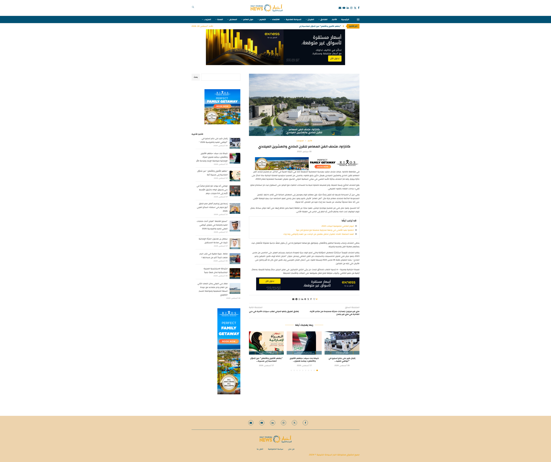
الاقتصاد (276, 19)
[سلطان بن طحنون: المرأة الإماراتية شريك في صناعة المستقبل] (235, 243)
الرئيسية (345, 19)
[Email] (339, 7)
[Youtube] (344, 7)
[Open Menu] (358, 19)
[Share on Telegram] (296, 299)
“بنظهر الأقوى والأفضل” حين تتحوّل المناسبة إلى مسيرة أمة (212, 173)
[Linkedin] (348, 7)
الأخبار (334, 19)
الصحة (220, 19)
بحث (196, 77)
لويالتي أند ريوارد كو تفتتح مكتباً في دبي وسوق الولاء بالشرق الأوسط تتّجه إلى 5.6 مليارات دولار (212, 189)
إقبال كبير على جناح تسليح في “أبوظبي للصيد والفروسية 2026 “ (213, 140)
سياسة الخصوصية (275, 449)
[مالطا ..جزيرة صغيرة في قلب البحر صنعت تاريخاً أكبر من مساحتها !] (235, 258)
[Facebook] (358, 7)
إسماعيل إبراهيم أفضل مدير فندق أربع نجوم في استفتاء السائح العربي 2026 (212, 207)
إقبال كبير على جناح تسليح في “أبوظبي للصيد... (341, 359)
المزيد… (207, 19)
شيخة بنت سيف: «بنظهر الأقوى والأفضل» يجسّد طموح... (304, 359)
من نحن (291, 449)
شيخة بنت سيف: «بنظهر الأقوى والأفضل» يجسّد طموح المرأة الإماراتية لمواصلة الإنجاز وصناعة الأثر (212, 157)
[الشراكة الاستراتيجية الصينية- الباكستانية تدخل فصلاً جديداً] (235, 273)
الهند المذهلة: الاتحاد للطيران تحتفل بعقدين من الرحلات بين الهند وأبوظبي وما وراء (318, 234)
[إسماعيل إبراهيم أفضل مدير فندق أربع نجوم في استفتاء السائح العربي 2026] (235, 208)
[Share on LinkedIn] (302, 299)
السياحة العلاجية (293, 19)
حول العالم (248, 19)
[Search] (193, 8)
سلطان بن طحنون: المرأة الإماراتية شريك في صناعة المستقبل (213, 240)
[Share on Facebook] (311, 299)
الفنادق (323, 19)
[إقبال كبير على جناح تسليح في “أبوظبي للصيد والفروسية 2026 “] (342, 343)
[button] (343, 26)
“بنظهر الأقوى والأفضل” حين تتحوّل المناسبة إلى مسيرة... (315, 26)
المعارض (233, 19)
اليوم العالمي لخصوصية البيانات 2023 (338, 226)
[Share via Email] (293, 299)
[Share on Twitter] (308, 299)
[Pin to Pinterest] (305, 299)
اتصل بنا (260, 449)
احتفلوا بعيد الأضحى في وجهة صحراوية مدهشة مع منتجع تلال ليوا (325, 230)
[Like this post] (314, 299)
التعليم (262, 19)
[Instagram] (351, 7)
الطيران (310, 19)
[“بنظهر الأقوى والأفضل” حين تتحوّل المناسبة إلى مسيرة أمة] (266, 343)
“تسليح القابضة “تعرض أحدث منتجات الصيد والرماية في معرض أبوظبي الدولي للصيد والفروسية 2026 (212, 225)
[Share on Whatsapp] (299, 299)
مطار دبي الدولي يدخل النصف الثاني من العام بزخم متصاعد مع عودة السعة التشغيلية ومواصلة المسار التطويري (212, 289)
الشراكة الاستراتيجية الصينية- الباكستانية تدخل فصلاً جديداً (215, 270)
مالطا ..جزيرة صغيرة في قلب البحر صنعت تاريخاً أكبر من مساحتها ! (213, 255)
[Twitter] (355, 7)
